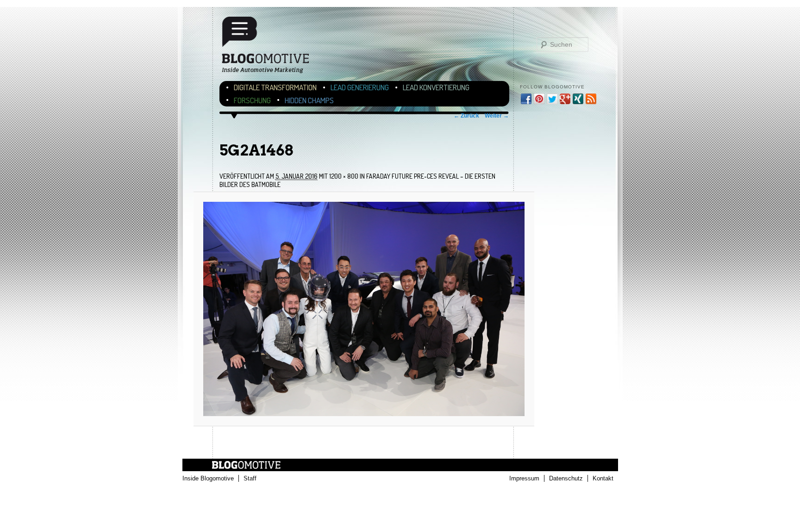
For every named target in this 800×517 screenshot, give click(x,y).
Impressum (524, 478)
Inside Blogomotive (208, 478)
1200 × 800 (343, 176)
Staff (250, 478)
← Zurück (466, 115)
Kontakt (603, 478)
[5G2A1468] (364, 309)
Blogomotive (271, 49)
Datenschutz (566, 478)
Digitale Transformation (275, 87)
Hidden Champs (309, 100)
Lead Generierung (360, 87)
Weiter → (497, 115)
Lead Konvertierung (436, 87)
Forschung (252, 100)
